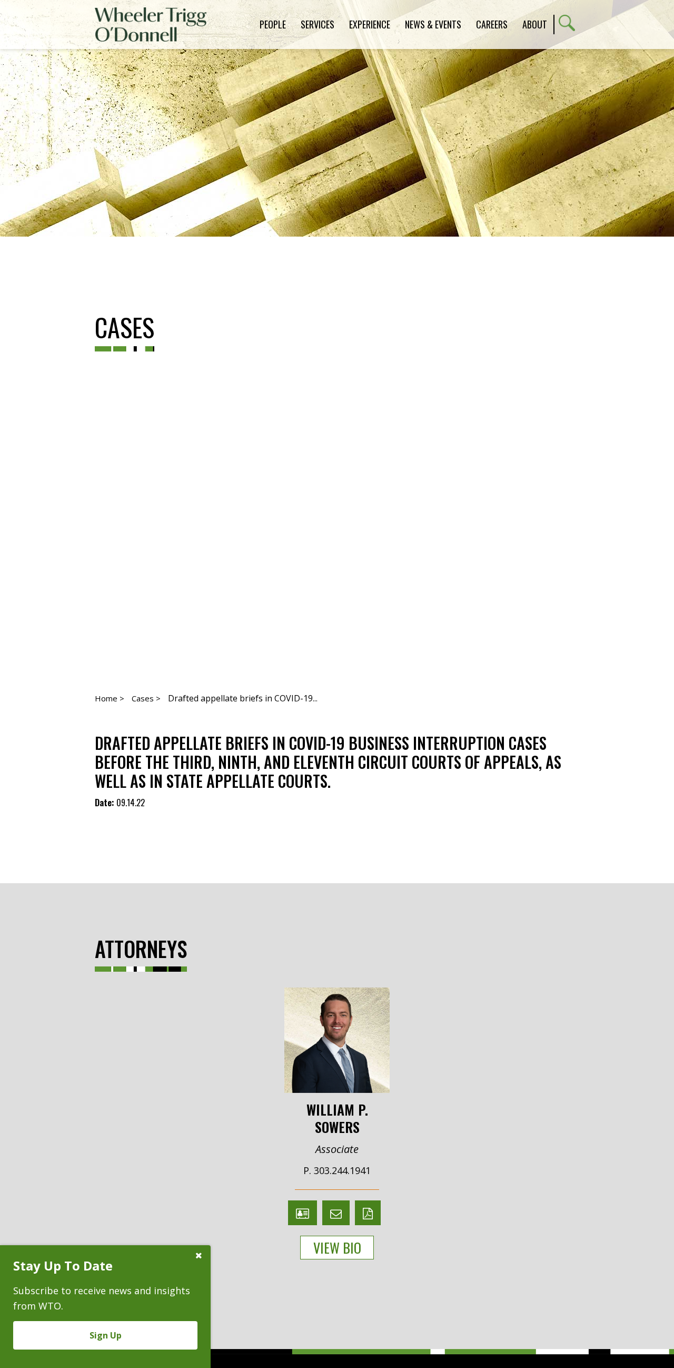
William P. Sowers (337, 1117)
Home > (109, 698)
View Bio (337, 1247)
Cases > (146, 698)
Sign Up (106, 1335)
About (534, 24)
